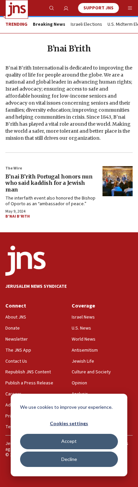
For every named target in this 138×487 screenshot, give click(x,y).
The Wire (13, 168)
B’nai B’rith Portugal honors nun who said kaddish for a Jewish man (48, 183)
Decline (69, 459)
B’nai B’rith (17, 216)
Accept (69, 441)
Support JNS (98, 8)
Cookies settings (69, 423)
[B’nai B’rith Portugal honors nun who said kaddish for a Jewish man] (117, 181)
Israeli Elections (86, 25)
